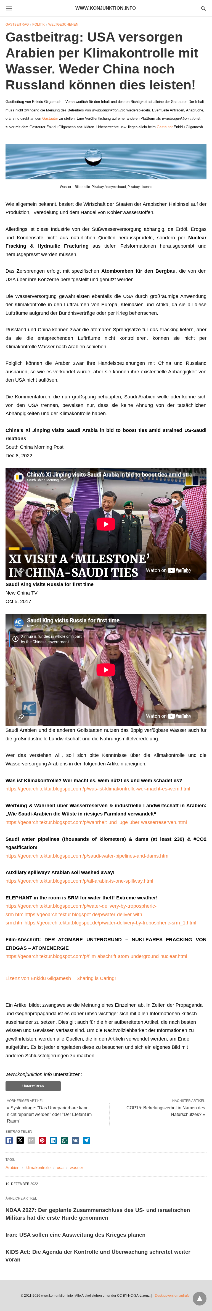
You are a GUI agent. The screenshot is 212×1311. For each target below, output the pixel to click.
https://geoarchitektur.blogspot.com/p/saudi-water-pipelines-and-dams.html (87, 856)
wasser (76, 1167)
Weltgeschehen (63, 24)
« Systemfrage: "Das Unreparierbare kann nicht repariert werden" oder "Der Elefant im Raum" (49, 1114)
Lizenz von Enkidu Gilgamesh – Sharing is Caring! (61, 978)
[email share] (31, 1140)
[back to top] (199, 1298)
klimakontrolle (38, 1167)
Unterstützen (33, 1086)
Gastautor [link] (50, 118)
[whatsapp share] (64, 1140)
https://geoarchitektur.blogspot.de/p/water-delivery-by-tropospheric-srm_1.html (110, 923)
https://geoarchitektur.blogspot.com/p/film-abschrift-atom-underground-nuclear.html (96, 956)
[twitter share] (20, 1140)
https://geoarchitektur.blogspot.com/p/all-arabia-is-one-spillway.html (79, 881)
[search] (203, 8)
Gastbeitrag (17, 24)
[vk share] (75, 1140)
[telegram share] (86, 1140)
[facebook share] (9, 1140)
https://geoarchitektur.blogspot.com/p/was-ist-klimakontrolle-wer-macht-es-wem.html (98, 789)
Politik (38, 24)
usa (60, 1167)
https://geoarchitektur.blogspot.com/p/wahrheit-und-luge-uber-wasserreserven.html (96, 822)
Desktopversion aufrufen (173, 1296)
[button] (106, 161)
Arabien (12, 1167)
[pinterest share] (42, 1140)
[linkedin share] (53, 1140)
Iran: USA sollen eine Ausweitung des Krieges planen (75, 1235)
